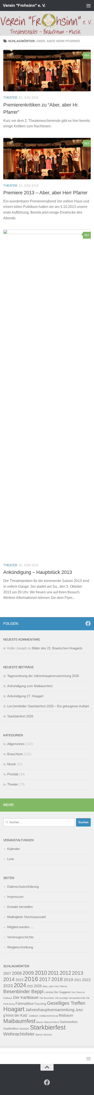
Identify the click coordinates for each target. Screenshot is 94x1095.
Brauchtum (15, 754)
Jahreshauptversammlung (50, 1009)
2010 (41, 972)
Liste (10, 859)
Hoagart (13, 1009)
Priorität (12, 774)
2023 (8, 985)
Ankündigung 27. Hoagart (25, 696)
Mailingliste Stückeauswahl (26, 917)
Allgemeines (16, 744)
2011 (53, 973)
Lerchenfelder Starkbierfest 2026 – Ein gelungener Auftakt (48, 706)
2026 (38, 986)
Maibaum (66, 1015)
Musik (11, 764)
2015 (19, 980)
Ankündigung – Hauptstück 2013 (37, 572)
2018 (57, 979)
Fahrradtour (25, 1003)
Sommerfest (68, 1022)
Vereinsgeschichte (20, 937)
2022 (86, 979)
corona (48, 992)
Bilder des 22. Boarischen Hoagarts (57, 648)
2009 (28, 973)
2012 (65, 973)
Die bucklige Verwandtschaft (70, 998)
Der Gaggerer (62, 992)
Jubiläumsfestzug (48, 1015)
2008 (17, 973)
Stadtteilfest (11, 1028)
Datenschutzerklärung (23, 886)
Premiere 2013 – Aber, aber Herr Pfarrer (45, 192)
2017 (44, 979)
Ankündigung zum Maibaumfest (29, 686)
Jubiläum (33, 1015)
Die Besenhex (47, 998)
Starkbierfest (48, 1027)
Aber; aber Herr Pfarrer (55, 986)
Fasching (40, 1003)
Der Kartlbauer (26, 997)
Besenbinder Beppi (23, 991)
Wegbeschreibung (20, 947)
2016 (31, 978)
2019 (68, 979)
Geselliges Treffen (66, 1003)
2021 (77, 980)
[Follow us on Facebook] (88, 623)
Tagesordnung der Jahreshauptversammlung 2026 (43, 676)
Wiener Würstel (43, 1034)
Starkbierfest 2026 (20, 716)
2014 (9, 979)
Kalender (13, 849)
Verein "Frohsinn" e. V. (24, 5)
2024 (20, 985)
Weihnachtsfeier (19, 1034)
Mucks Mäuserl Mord (47, 1022)
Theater (10, 97)
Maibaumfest (19, 1021)
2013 (77, 973)
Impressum (15, 897)
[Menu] (88, 5)
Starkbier (24, 1028)
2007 (7, 973)
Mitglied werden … (20, 927)
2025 (30, 986)
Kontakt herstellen (20, 907)
